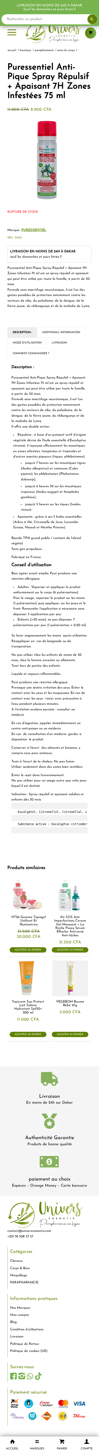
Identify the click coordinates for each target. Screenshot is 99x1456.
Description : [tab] (22, 332)
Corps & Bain (20, 1268)
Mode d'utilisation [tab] (27, 342)
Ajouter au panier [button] (28, 949)
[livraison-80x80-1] (49, 1080)
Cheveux (16, 1261)
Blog (13, 1322)
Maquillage (18, 1275)
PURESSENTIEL (33, 230)
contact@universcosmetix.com (29, 1231)
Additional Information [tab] (61, 332)
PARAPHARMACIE (24, 1282)
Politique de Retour (24, 1344)
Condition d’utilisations (26, 1329)
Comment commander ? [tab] (31, 353)
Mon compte (19, 1315)
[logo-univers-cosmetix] (49, 33)
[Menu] (11, 33)
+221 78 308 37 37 (20, 1236)
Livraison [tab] (59, 342)
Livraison (49, 1096)
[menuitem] (11, 33)
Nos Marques (20, 1308)
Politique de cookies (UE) (28, 1351)
